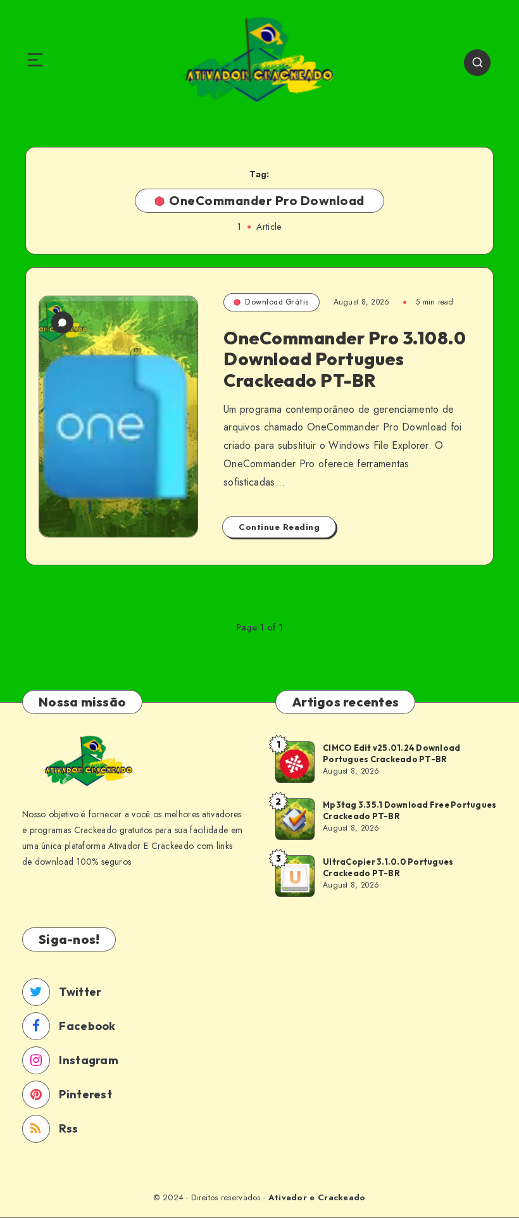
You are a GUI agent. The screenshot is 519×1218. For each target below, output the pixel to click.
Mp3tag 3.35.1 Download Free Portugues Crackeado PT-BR (409, 810)
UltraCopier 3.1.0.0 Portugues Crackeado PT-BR (388, 867)
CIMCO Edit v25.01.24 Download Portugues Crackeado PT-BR (391, 753)
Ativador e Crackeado (317, 1197)
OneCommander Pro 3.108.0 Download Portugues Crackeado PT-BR (344, 359)
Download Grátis (277, 301)
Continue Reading (279, 527)
